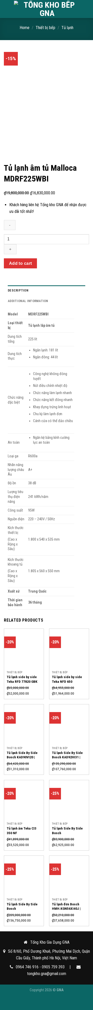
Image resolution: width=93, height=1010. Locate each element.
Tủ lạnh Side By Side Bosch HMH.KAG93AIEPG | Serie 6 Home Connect (68, 835)
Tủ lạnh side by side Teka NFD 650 (67, 679)
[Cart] (86, 9)
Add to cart (20, 263)
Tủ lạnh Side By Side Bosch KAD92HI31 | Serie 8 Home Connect (68, 757)
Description (18, 290)
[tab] (46, 290)
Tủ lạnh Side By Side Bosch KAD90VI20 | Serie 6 (22, 757)
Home (24, 27)
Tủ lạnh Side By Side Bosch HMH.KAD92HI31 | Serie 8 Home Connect (23, 911)
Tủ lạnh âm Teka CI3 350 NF (21, 830)
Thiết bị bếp (45, 27)
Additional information (28, 301)
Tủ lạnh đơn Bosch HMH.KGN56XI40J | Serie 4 (66, 908)
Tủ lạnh (67, 27)
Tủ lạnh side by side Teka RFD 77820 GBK (22, 679)
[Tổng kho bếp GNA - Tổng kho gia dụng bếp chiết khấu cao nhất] (47, 9)
